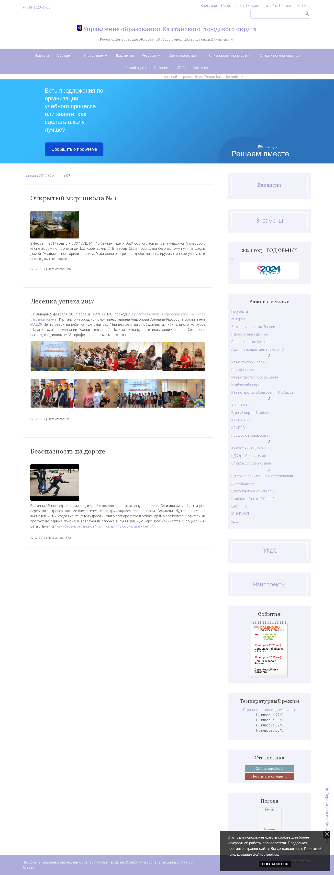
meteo (269, 829)
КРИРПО (238, 428)
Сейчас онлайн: (269, 768)
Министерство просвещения (254, 377)
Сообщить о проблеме (74, 149)
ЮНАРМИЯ (240, 514)
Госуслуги (239, 311)
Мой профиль (234, 6)
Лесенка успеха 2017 (62, 301)
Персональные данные (249, 334)
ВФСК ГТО (239, 506)
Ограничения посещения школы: (269, 710)
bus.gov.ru (239, 319)
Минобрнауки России (249, 362)
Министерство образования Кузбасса (262, 392)
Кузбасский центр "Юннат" (252, 499)
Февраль (56, 176)
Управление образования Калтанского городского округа (169, 28)
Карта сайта (211, 6)
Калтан (269, 809)
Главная (29, 176)
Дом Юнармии (242, 484)
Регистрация (290, 6)
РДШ (235, 521)
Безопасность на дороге (67, 451)
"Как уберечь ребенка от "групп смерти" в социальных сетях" (104, 526)
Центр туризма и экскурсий (253, 491)
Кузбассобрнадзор (246, 385)
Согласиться (275, 864)
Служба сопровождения (251, 463)
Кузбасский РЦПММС (248, 448)
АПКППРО (240, 405)
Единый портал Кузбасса (251, 413)
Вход (307, 6)
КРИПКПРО (241, 420)
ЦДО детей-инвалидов (248, 456)
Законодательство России (253, 327)
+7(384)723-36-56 (37, 7)
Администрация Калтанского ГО (257, 349)
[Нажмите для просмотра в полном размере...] (118, 224)
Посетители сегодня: (269, 776)
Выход (252, 6)
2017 (43, 176)
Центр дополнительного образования (262, 476)
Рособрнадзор (243, 370)
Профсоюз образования (251, 435)
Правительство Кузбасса (251, 342)
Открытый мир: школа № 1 (73, 198)
